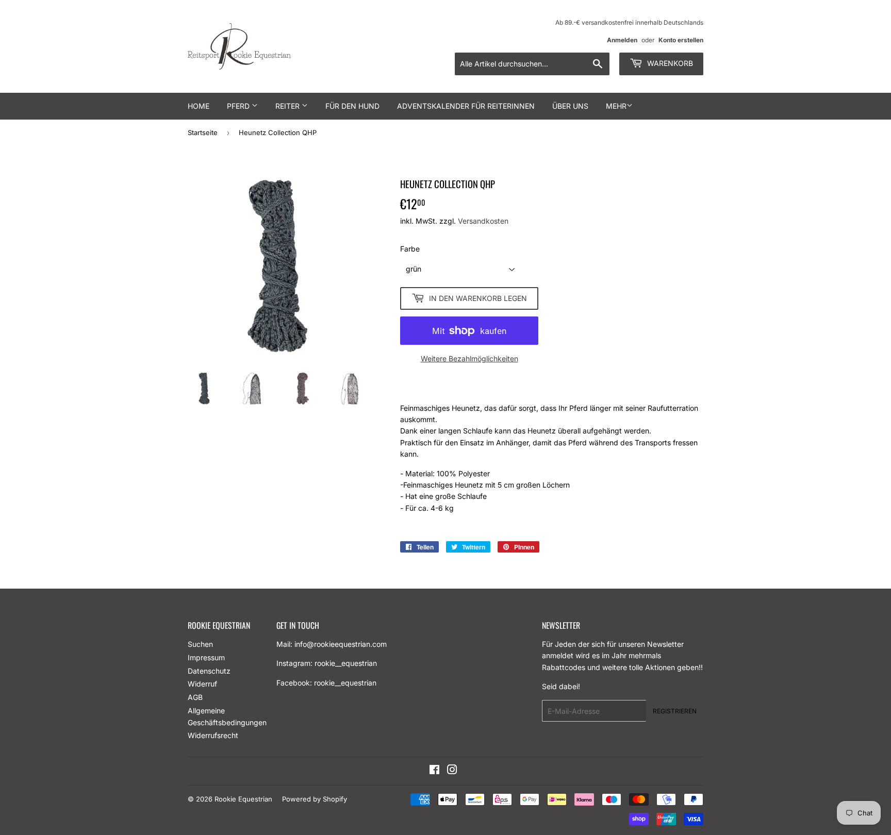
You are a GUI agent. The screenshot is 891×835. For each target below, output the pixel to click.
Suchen (200, 644)
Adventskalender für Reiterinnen (466, 106)
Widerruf (202, 683)
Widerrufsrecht (213, 735)
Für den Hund (352, 106)
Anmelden (622, 40)
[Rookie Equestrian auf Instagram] (452, 770)
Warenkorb (669, 63)
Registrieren (675, 711)
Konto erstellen (680, 40)
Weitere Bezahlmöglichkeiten (469, 358)
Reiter (288, 106)
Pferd (239, 106)
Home (198, 106)
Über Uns (570, 106)
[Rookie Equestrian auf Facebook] (434, 770)
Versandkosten (483, 220)
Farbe (410, 248)
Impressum (206, 657)
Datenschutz (209, 670)
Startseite (203, 132)
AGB (195, 697)
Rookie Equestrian (243, 799)
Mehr (616, 106)
